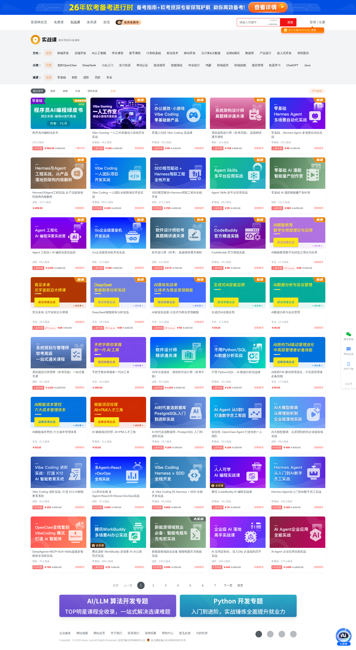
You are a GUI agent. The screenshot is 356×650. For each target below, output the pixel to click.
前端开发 (63, 53)
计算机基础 (153, 53)
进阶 (86, 77)
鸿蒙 (208, 65)
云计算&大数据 (210, 53)
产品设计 (265, 53)
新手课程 (135, 53)
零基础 (61, 77)
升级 (77, 91)
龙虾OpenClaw (67, 65)
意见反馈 (185, 633)
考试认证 (142, 65)
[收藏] (258, 634)
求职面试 (303, 53)
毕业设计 (194, 65)
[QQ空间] (293, 634)
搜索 (290, 22)
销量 (65, 91)
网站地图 (82, 633)
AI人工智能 (99, 53)
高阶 (98, 77)
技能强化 (177, 65)
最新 (52, 91)
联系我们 (133, 633)
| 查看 (312, 30)
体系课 (92, 22)
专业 (109, 77)
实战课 (75, 22)
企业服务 (65, 633)
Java (307, 65)
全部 (49, 53)
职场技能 (240, 65)
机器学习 (275, 65)
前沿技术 (172, 53)
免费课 (59, 22)
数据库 (249, 53)
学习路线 (317, 91)
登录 (313, 22)
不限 (49, 65)
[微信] (270, 634)
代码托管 (202, 633)
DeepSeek (89, 65)
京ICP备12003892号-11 (131, 640)
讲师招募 (150, 633)
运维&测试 (233, 53)
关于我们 (116, 633)
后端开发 (80, 53)
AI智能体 (273, 22)
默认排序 (38, 91)
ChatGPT (292, 65)
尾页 (240, 585)
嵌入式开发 (284, 53)
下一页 (228, 585)
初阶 (74, 77)
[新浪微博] (282, 634)
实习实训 (125, 65)
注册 (322, 22)
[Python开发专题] (238, 606)
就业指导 (159, 65)
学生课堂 (117, 53)
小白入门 (107, 65)
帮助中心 (167, 633)
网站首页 (99, 633)
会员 (130, 21)
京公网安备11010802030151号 (168, 640)
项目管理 (257, 65)
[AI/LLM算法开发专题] (117, 606)
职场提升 (223, 65)
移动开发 (190, 53)
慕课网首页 (39, 22)
